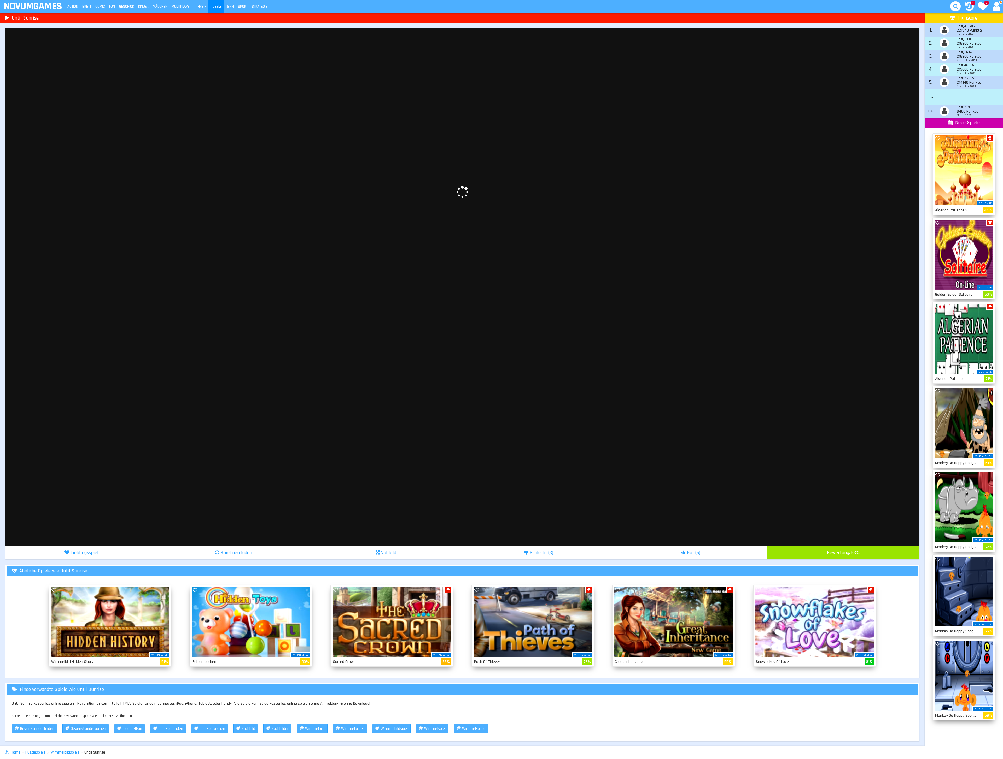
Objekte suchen (212, 728)
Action (72, 6)
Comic (100, 6)
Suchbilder (280, 728)
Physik (201, 6)
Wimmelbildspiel (394, 728)
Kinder (143, 6)
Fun (112, 6)
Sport (243, 6)
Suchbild (248, 728)
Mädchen (160, 6)
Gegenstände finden (37, 728)
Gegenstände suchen (88, 728)
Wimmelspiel (435, 728)
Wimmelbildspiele (65, 752)
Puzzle (216, 6)
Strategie (259, 6)
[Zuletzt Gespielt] (969, 7)
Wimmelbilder (352, 728)
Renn (230, 6)
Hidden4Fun (132, 728)
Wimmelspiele (474, 728)
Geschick (126, 6)
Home (16, 752)
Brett (86, 6)
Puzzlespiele (35, 752)
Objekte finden (171, 728)
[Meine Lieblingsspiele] (983, 7)
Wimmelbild (315, 728)
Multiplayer (181, 6)
